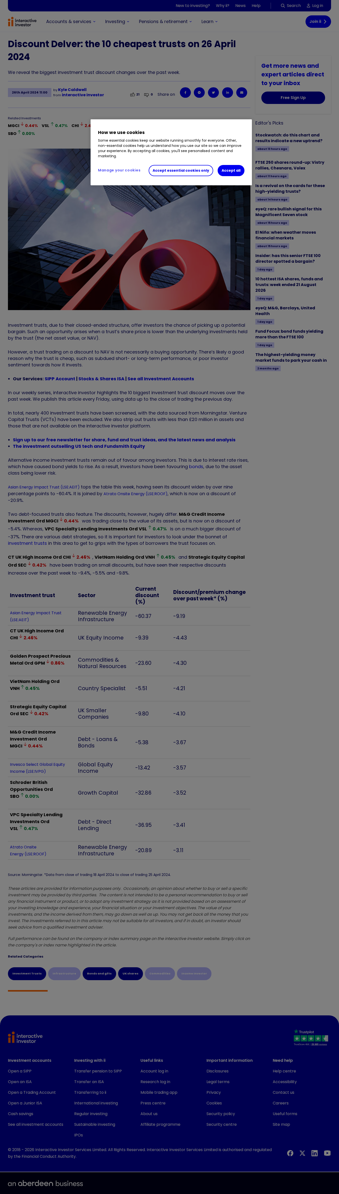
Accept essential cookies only (181, 170)
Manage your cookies (119, 170)
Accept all (231, 170)
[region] (171, 152)
